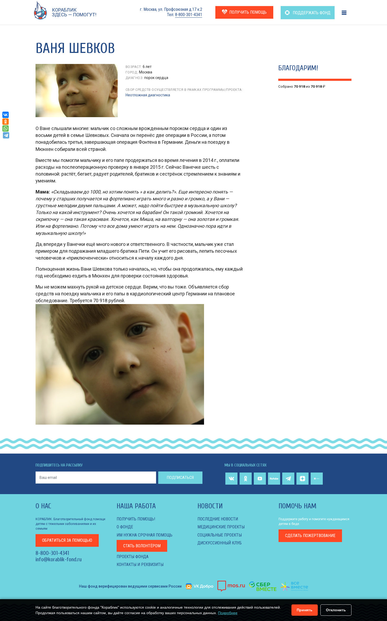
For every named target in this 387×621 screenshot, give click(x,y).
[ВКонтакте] (5, 115)
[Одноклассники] (5, 121)
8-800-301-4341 (188, 14)
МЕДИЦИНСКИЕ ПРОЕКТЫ (221, 526)
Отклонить (336, 610)
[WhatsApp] (5, 128)
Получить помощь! (136, 518)
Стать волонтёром (142, 545)
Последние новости (217, 518)
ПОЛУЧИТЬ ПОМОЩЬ (248, 12)
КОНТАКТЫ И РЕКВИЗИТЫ (140, 564)
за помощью (67, 540)
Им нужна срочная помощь (144, 535)
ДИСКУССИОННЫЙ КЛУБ (219, 542)
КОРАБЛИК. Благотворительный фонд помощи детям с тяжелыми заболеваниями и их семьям (70, 523)
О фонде (125, 526)
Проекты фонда (132, 556)
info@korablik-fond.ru (59, 559)
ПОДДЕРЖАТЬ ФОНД (311, 12)
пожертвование (310, 535)
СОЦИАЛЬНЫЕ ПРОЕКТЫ (219, 535)
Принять (304, 610)
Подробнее (227, 613)
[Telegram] (6, 135)
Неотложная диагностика (148, 95)
